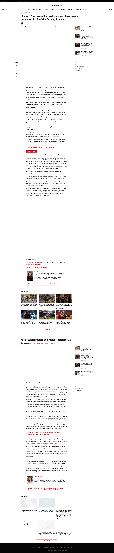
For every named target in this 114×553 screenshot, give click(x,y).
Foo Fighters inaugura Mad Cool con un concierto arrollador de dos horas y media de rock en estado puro (28, 322)
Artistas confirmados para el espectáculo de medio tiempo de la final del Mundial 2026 (46, 322)
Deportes (70, 9)
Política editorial (78, 68)
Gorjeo (32, 264)
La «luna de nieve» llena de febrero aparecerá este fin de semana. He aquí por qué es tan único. (46, 510)
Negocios (52, 9)
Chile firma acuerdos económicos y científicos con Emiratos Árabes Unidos (29, 510)
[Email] (16, 76)
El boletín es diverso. (37, 262)
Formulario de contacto (79, 64)
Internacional (45, 9)
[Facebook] (16, 65)
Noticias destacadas (36, 9)
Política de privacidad (79, 66)
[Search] (110, 9)
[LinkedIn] (16, 71)
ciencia (38, 343)
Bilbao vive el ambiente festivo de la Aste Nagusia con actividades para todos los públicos (29, 306)
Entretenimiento (77, 9)
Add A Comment (46, 329)
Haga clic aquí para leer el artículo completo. (36, 267)
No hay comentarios (45, 343)
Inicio (29, 9)
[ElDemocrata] (57, 5)
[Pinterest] (16, 74)
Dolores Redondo (27, 343)
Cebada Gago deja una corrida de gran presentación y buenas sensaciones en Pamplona (64, 322)
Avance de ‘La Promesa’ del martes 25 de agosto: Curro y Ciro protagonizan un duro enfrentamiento (23, 1)
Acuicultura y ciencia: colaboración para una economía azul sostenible (28, 523)
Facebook (28, 264)
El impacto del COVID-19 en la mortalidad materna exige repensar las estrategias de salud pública (47, 532)
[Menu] (111, 9)
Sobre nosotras (78, 70)
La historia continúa (31, 151)
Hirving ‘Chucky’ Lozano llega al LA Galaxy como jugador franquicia (87, 52)
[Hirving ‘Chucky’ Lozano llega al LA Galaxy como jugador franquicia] (77, 53)
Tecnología (63, 9)
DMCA (76, 62)
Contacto (84, 9)
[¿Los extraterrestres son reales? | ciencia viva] (46, 363)
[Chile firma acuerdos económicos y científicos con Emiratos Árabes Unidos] (29, 502)
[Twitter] (16, 68)
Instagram (37, 264)
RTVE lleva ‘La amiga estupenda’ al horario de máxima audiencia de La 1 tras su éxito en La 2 (46, 306)
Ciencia (57, 9)
